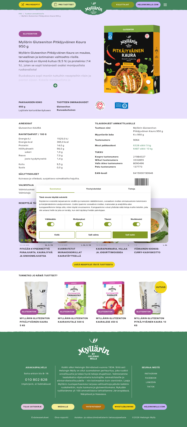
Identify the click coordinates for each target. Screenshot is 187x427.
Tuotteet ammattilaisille (34, 13)
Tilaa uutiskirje (32, 407)
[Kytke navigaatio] (165, 4)
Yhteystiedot (93, 407)
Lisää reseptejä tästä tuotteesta (93, 265)
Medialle (63, 407)
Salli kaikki (130, 235)
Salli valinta (93, 235)
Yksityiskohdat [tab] (93, 189)
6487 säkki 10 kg (143, 148)
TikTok (151, 387)
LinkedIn (151, 382)
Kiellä (56, 235)
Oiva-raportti (61, 417)
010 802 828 (36, 380)
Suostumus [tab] (55, 189)
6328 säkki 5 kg (142, 145)
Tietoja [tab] (131, 189)
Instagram (151, 374)
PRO (20, 13)
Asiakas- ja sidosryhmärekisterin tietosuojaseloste (100, 417)
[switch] (79, 224)
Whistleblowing (124, 407)
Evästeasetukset (40, 417)
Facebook (151, 378)
